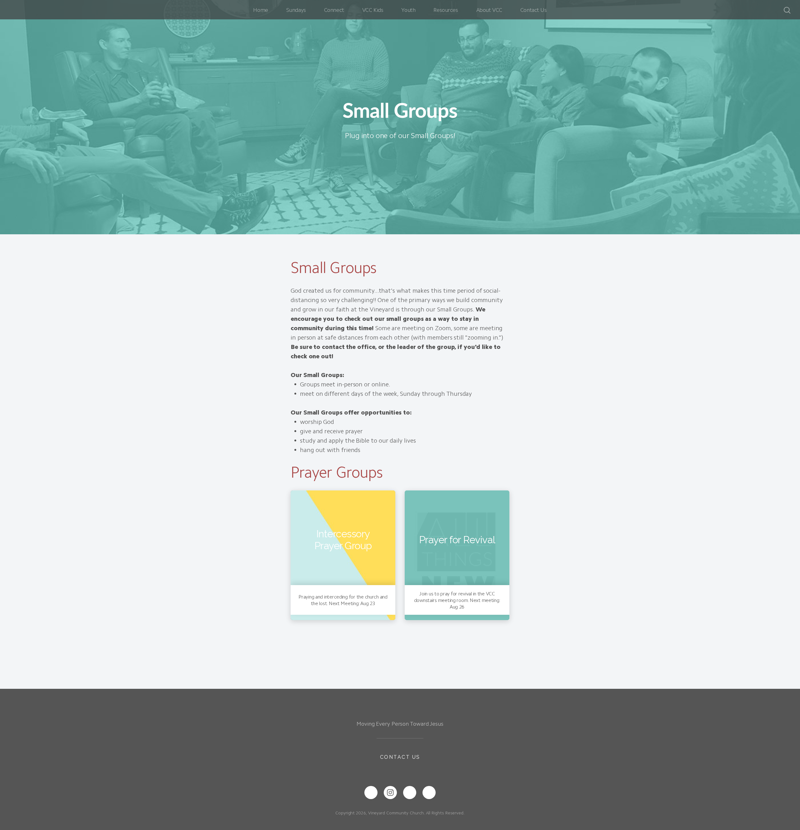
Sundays (296, 10)
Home (260, 10)
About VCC (489, 10)
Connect (334, 10)
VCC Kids (372, 10)
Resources (445, 10)
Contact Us (533, 10)
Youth (408, 10)
